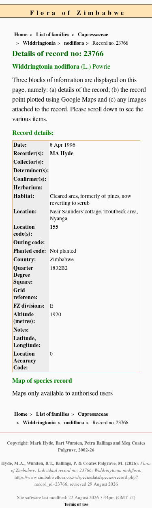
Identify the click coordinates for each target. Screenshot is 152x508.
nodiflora (74, 42)
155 (54, 227)
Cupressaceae (93, 34)
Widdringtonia (39, 42)
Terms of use (76, 504)
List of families (52, 34)
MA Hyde (61, 153)
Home (21, 34)
